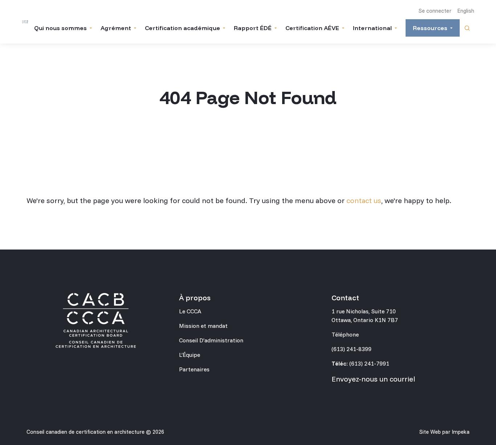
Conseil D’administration (211, 340)
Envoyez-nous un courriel (373, 378)
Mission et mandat (203, 325)
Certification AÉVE (312, 28)
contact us (363, 200)
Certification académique (182, 28)
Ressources (430, 28)
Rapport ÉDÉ (253, 28)
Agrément (116, 28)
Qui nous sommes (60, 28)
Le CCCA (190, 311)
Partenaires (194, 369)
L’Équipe (189, 354)
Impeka (460, 431)
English (465, 10)
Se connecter (435, 10)
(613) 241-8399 (351, 349)
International (372, 28)
